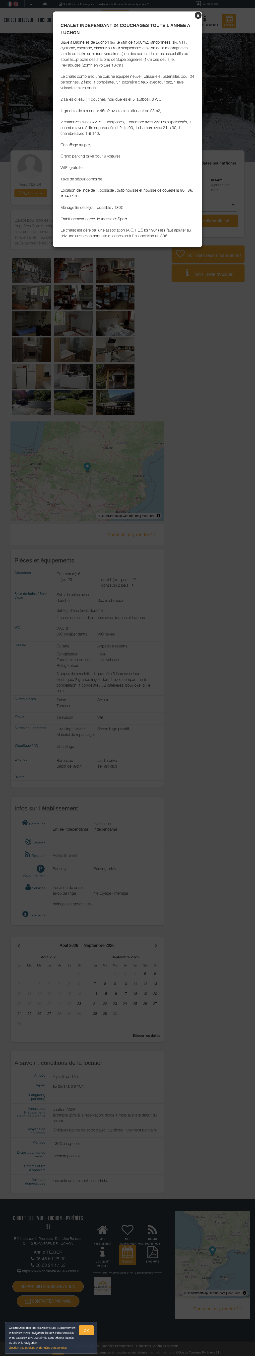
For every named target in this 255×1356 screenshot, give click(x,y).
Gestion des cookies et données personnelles (38, 1348)
